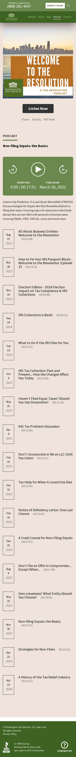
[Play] (38, 169)
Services (32, 17)
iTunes (25, 119)
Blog (48, 17)
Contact (67, 17)
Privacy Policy (10, 734)
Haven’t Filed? (55, 5)
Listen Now (38, 108)
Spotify (36, 119)
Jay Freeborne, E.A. (24, 202)
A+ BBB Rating (21, 743)
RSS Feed (49, 119)
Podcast (57, 17)
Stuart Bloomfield (50, 202)
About (41, 17)
